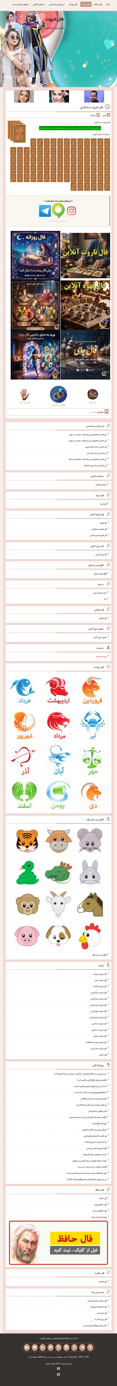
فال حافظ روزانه (100, 1204)
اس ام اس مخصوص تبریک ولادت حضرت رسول (88, 434)
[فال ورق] (35, 355)
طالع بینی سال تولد (99, 955)
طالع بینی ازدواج (100, 573)
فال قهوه (103, 523)
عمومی (94, 412)
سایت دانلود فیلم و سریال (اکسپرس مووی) (89, 1160)
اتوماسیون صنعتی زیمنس (96, 1148)
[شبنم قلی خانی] (24, 97)
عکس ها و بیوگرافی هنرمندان (95, 1325)
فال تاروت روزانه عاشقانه (96, 1042)
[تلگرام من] (82, 1347)
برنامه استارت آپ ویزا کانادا (95, 1142)
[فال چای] (85, 355)
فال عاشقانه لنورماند (98, 1307)
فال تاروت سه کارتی (91, 107)
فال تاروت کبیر (101, 980)
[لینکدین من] (27, 1347)
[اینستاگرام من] (66, 1347)
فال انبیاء (103, 503)
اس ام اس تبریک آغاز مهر (97, 453)
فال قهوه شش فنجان (98, 535)
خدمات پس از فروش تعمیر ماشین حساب (90, 1086)
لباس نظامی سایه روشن (97, 1111)
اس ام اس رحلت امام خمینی (96, 447)
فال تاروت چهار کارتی (98, 1005)
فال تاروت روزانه (100, 974)
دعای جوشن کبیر (100, 592)
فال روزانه (73, 4)
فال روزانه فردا (101, 1319)
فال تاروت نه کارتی (99, 1023)
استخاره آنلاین (38, 4)
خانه (108, 4)
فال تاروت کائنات (100, 986)
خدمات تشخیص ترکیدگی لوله (95, 1154)
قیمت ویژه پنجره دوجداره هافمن (94, 1098)
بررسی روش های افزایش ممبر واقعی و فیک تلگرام (87, 1179)
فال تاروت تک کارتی (99, 992)
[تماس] (58, 1347)
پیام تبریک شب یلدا (99, 1217)
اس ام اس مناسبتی (56, 4)
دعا (105, 599)
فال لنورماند (102, 1313)
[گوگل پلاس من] (43, 1347)
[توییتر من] (51, 1347)
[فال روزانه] (35, 256)
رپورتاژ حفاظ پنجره (99, 1123)
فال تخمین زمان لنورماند (97, 1300)
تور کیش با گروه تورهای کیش (95, 1135)
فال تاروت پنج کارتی (99, 1011)
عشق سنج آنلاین (100, 637)
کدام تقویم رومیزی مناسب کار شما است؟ (90, 1092)
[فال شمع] (35, 306)
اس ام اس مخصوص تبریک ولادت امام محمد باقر (88, 459)
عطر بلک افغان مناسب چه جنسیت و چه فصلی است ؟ (86, 1173)
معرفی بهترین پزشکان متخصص (94, 1129)
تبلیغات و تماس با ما (20, 4)
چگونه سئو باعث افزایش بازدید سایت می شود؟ (88, 1117)
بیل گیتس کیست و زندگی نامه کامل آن (91, 1105)
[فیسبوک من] (74, 1347)
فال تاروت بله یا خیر (99, 1048)
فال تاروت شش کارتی (98, 1017)
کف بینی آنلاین (101, 554)
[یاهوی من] (90, 1347)
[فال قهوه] (85, 306)
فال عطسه (103, 1281)
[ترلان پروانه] (59, 97)
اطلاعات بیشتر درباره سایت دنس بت (92, 1167)
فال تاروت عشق (100, 1036)
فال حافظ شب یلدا (99, 1211)
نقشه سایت (50, 1363)
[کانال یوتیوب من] (35, 1347)
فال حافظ (98, 4)
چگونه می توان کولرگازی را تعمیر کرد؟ (92, 1080)
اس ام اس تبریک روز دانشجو (95, 465)
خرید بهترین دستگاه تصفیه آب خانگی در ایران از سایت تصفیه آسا (80, 1073)
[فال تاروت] (85, 256)
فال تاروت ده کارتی (99, 1029)
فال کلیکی (103, 618)
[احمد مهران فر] (94, 97)
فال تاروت (86, 4)
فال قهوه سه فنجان (99, 529)
